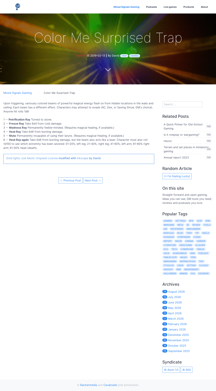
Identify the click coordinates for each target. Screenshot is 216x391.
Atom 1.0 (172, 369)
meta (180, 225)
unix (192, 253)
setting (191, 265)
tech (174, 249)
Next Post (91, 180)
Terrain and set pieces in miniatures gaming (186, 149)
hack (166, 253)
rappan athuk (187, 261)
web (178, 269)
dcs (166, 249)
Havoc (168, 141)
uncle (205, 233)
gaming (134, 56)
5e (188, 225)
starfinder (184, 237)
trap (124, 56)
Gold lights (13, 158)
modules (169, 233)
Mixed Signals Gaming (126, 6)
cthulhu (169, 265)
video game (185, 245)
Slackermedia (88, 385)
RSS (188, 369)
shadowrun (179, 253)
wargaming (170, 261)
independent (191, 269)
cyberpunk (187, 249)
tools (207, 225)
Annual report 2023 (176, 157)
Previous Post (72, 180)
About (204, 6)
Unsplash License (47, 158)
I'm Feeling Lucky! (178, 176)
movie (178, 241)
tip (197, 233)
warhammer (193, 229)
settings (181, 221)
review (196, 225)
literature (170, 245)
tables (200, 249)
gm (165, 229)
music (183, 257)
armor (183, 273)
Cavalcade (110, 385)
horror (201, 241)
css (193, 273)
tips (201, 261)
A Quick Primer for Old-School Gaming (183, 126)
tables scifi (170, 257)
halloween (170, 273)
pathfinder (177, 229)
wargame (169, 225)
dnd (208, 221)
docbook (203, 273)
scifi (199, 221)
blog (180, 233)
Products (188, 6)
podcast (203, 253)
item (193, 257)
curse (197, 237)
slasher (200, 245)
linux (180, 265)
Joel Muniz (28, 158)
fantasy (168, 269)
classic (203, 265)
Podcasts (151, 6)
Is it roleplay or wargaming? (181, 134)
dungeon (169, 237)
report (168, 241)
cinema (189, 241)
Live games (170, 6)
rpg (191, 221)
